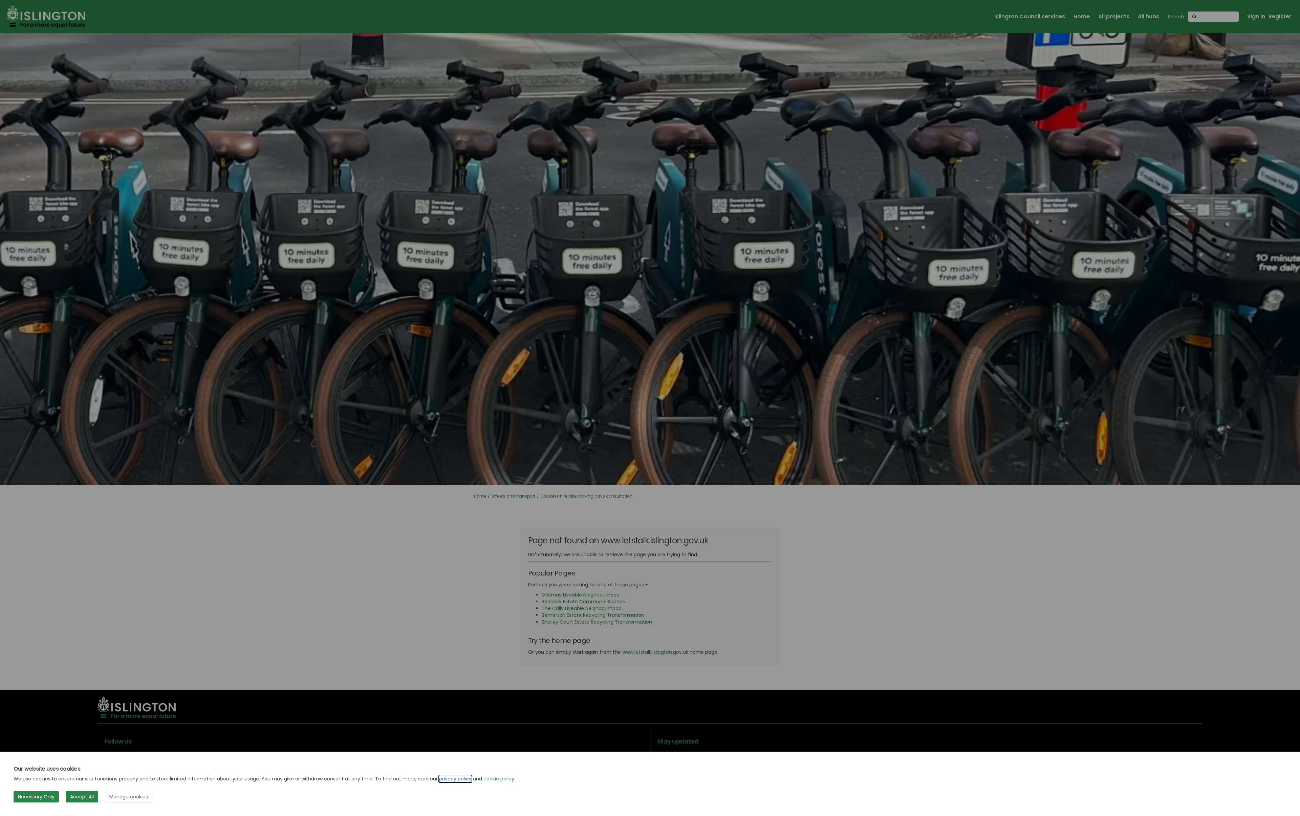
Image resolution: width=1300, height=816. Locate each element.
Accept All (82, 796)
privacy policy (455, 778)
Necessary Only (36, 796)
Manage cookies (128, 796)
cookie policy (498, 778)
